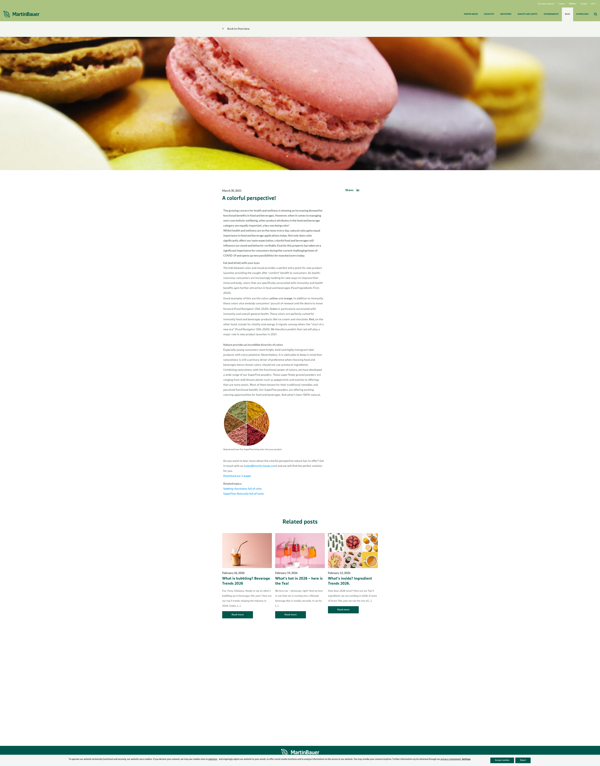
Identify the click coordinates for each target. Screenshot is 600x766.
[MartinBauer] (21, 14)
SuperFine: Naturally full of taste (243, 494)
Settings (466, 759)
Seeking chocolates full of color (242, 489)
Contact (584, 4)
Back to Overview (238, 29)
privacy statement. (451, 759)
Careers (561, 4)
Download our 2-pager (237, 476)
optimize (212, 759)
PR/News (572, 4)
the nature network (546, 4)
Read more (238, 615)
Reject (523, 760)
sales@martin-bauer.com (260, 466)
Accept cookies (502, 760)
